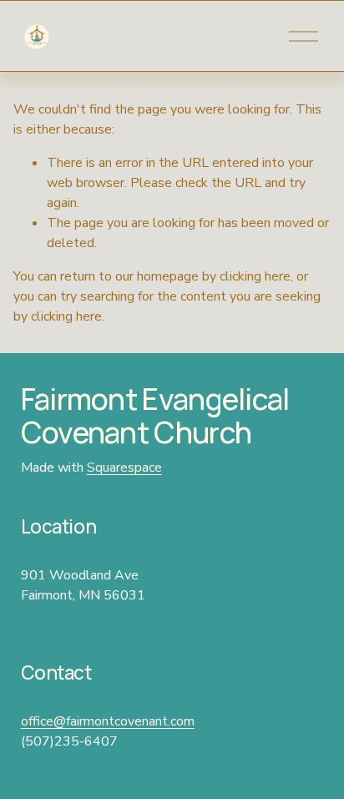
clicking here (255, 276)
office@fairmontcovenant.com (108, 721)
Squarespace (124, 467)
